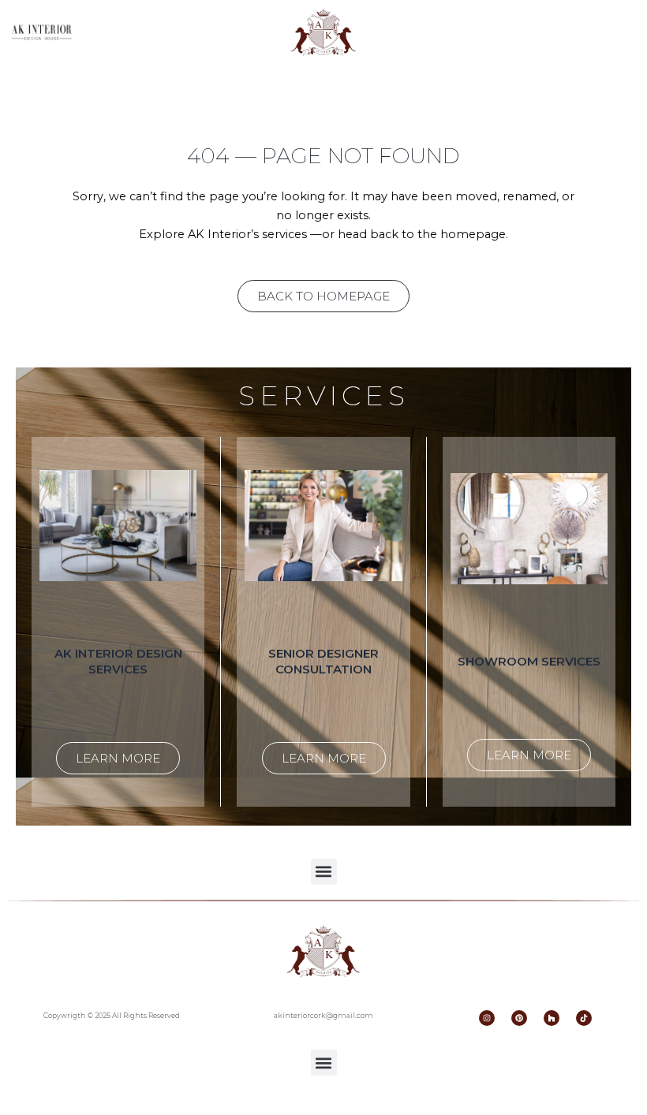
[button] (324, 872)
